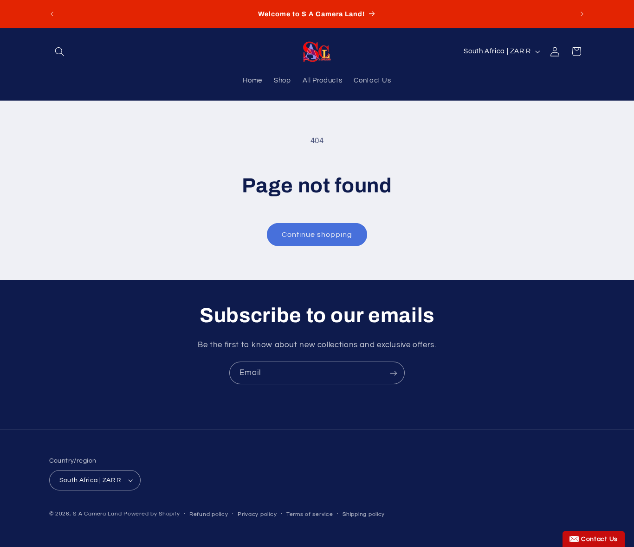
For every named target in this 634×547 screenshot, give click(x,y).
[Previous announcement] (52, 14)
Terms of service (309, 514)
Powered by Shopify (151, 513)
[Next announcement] (582, 14)
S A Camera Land (97, 513)
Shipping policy (364, 514)
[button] (60, 51)
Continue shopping (317, 234)
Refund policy (208, 514)
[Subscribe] (393, 373)
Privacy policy (257, 514)
